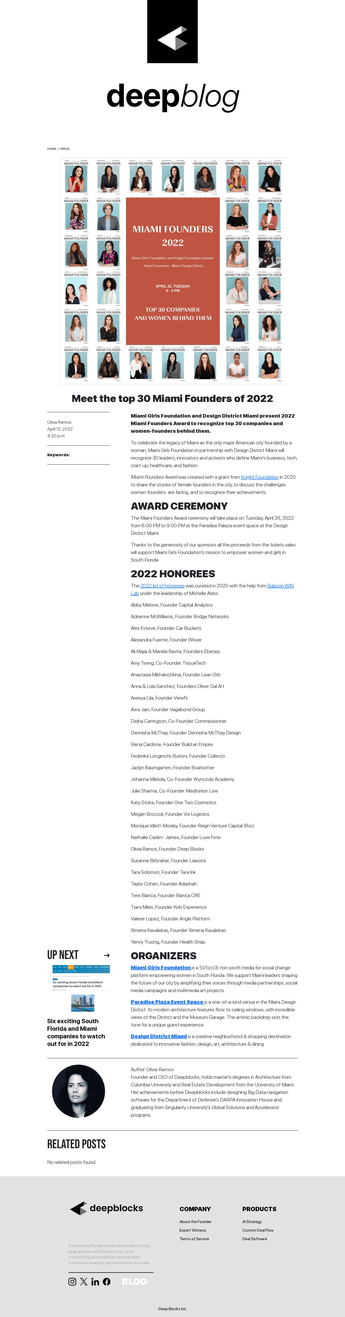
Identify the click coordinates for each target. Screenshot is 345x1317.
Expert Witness (193, 1230)
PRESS (64, 149)
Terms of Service (194, 1238)
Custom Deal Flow (258, 1230)
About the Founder (196, 1221)
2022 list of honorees (162, 586)
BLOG (134, 1281)
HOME (51, 149)
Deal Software (254, 1238)
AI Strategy (252, 1221)
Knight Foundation (260, 477)
